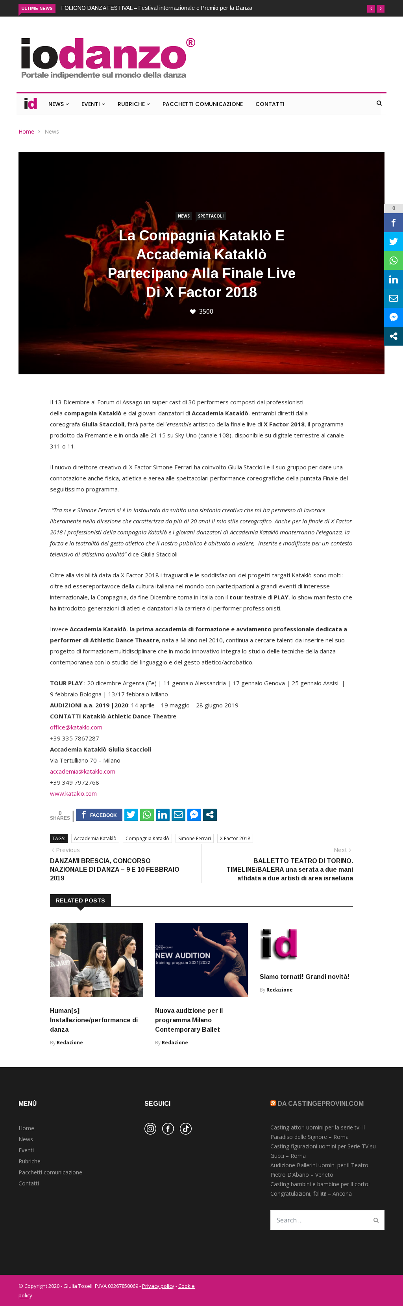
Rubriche (132, 104)
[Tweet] (131, 814)
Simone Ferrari (194, 838)
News (56, 104)
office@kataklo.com (76, 727)
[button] (371, 9)
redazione (70, 1042)
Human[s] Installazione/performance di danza (94, 1020)
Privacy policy (158, 1285)
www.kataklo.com (73, 793)
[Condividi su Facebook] (99, 814)
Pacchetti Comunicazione (203, 104)
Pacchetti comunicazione (50, 1172)
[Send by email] (178, 814)
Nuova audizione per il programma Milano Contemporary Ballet (189, 1020)
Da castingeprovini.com (320, 1103)
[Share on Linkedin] (163, 814)
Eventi (91, 104)
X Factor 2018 (235, 838)
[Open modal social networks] (210, 814)
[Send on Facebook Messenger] (194, 814)
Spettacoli (211, 216)
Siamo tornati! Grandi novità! (304, 976)
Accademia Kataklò (95, 838)
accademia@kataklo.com (82, 771)
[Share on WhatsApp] (147, 814)
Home (26, 131)
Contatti (270, 104)
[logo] (107, 80)
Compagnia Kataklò (147, 838)
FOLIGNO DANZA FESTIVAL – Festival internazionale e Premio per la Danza (156, 8)
